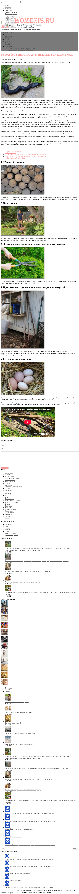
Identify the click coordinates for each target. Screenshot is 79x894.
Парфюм (7, 504)
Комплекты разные (11, 533)
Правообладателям (11, 14)
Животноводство (7, 59)
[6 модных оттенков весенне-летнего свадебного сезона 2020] (4, 620)
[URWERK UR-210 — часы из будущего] (4, 642)
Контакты (8, 7)
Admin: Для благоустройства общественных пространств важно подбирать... (30, 821)
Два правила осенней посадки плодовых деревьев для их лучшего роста (28, 571)
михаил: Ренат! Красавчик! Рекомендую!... (19, 829)
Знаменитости (9, 36)
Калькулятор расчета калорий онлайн (20, 50)
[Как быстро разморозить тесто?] (4, 670)
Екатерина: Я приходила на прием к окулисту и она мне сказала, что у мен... (30, 845)
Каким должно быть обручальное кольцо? (18, 712)
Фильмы (7, 518)
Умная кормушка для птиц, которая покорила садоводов (23, 582)
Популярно (8, 688)
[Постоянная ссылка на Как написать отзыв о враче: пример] (8, 700)
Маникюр (8, 493)
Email (2, 449)
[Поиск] (1, 2)
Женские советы (10, 480)
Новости (7, 497)
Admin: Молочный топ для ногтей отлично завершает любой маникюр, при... (30, 813)
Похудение (8, 43)
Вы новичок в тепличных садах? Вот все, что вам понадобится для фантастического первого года (37, 561)
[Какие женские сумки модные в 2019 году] (4, 635)
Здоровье (8, 41)
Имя (2, 445)
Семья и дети (9, 511)
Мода (6, 34)
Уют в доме (8, 516)
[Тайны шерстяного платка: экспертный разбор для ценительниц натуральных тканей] (4, 606)
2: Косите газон (10, 153)
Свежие (7, 690)
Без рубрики (9, 473)
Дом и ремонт (9, 476)
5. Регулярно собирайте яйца (15, 158)
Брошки (7, 528)
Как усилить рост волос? (13, 723)
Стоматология (9, 513)
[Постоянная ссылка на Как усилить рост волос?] (8, 721)
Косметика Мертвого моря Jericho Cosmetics (19, 744)
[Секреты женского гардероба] (4, 613)
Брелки (7, 526)
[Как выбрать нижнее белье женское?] (4, 685)
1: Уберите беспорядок (13, 151)
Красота (7, 39)
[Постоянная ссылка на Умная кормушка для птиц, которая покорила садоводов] (8, 580)
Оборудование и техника (13, 500)
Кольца (7, 531)
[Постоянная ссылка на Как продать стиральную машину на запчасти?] (8, 732)
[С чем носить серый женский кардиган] (4, 663)
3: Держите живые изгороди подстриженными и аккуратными (26, 154)
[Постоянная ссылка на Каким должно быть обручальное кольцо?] (8, 711)
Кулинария (8, 490)
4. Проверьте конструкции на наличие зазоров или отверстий (25, 156)
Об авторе (8, 8)
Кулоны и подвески (11, 535)
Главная (7, 5)
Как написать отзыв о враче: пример (17, 702)
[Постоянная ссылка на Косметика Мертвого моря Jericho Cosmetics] (8, 742)
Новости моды (9, 32)
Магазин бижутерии (11, 12)
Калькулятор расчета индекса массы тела (21, 48)
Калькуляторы (9, 46)
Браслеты (8, 524)
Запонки (7, 529)
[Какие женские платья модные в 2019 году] (4, 656)
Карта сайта (8, 10)
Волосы (7, 38)
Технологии (9, 514)
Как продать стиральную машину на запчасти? (20, 733)
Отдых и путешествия (12, 502)
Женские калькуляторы (12, 478)
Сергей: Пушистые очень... (13, 837)
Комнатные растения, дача (13, 487)
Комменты (8, 691)
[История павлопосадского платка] (4, 649)
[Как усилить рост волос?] (4, 677)
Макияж (7, 45)
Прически (8, 507)
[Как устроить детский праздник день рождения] (4, 628)
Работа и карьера (10, 509)
